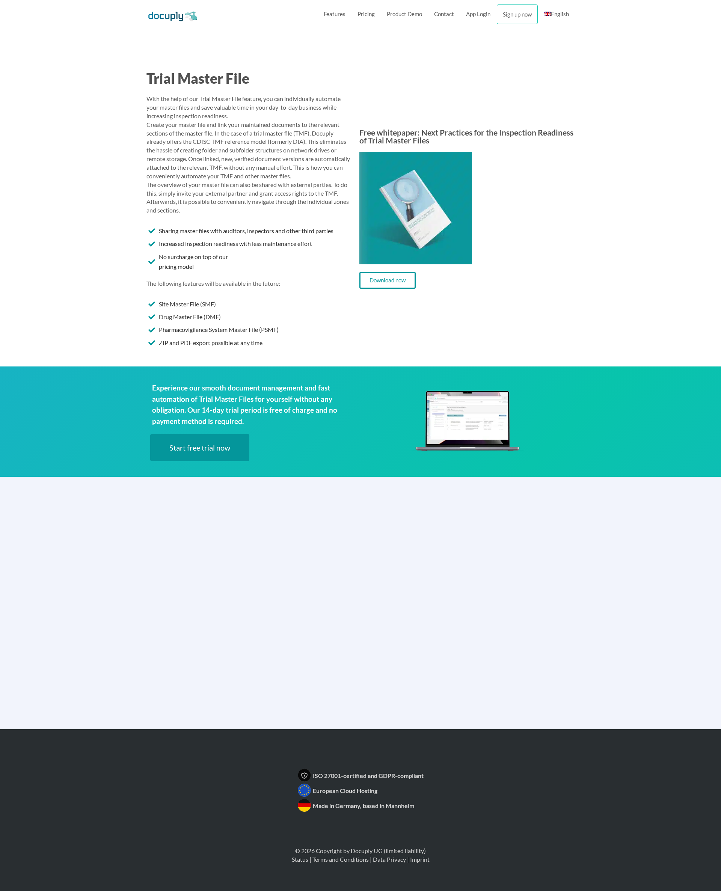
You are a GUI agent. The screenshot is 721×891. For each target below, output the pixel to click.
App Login (478, 14)
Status (300, 859)
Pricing (366, 14)
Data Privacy (389, 859)
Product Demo (404, 14)
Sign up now (517, 14)
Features (334, 14)
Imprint (420, 859)
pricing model (176, 266)
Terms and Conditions (340, 859)
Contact (444, 14)
